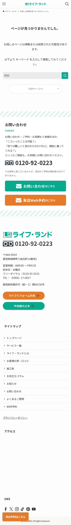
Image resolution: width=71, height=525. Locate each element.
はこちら (15, 517)
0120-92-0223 (34, 162)
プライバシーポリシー (15, 417)
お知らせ (12, 383)
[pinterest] (28, 509)
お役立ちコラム (15, 376)
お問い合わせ (14, 391)
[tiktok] (22, 509)
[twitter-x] (11, 509)
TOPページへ (35, 88)
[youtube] (33, 509)
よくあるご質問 (15, 399)
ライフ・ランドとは (18, 353)
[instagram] (17, 509)
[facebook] (5, 509)
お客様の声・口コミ (18, 361)
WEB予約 (12, 406)
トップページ (14, 338)
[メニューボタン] (4, 4)
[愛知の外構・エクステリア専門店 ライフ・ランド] (35, 4)
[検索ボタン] (67, 4)
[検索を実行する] (65, 75)
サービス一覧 (14, 345)
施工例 (10, 368)
